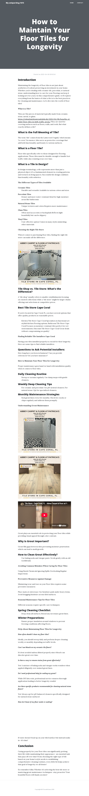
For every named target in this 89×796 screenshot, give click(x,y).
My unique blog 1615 (15, 3)
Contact (80, 3)
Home (72, 3)
